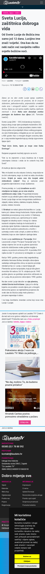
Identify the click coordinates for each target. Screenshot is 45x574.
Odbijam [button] (27, 561)
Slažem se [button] (27, 556)
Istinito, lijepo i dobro (11, 13)
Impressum (26, 485)
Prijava (4, 502)
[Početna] (12, 2)
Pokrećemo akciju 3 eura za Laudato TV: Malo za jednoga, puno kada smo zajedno (20, 353)
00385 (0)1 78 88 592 (13, 446)
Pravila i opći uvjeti (29, 498)
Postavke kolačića (29, 505)
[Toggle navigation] (41, 2)
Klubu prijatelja (34, 319)
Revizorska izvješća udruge (32, 495)
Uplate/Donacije (28, 492)
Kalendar (5, 488)
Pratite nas (6, 498)
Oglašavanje (6, 495)
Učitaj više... (24, 422)
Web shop (5, 492)
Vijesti (4, 485)
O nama (25, 488)
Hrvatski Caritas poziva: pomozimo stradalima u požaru (21, 415)
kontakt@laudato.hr (12, 454)
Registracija (6, 505)
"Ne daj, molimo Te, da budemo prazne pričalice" (21, 383)
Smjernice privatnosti (30, 502)
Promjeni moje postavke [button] (27, 566)
